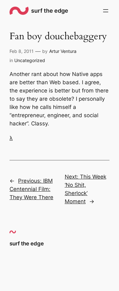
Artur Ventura (62, 51)
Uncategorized (29, 60)
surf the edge (49, 10)
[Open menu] (105, 11)
